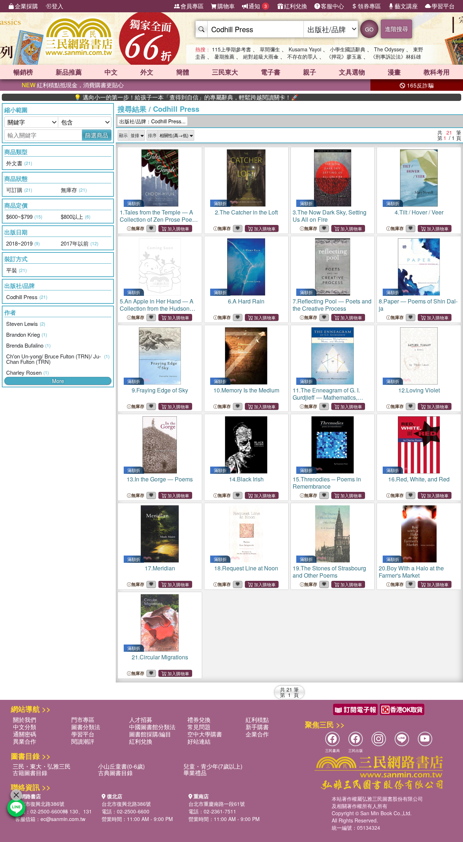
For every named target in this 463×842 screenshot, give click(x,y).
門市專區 (82, 719)
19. (329, 571)
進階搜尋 (396, 29)
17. (160, 568)
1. (160, 219)
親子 (309, 72)
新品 (69, 72)
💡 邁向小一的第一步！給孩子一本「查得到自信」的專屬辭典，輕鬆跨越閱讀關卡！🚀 (162, 97)
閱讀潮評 (82, 741)
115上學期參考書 (231, 49)
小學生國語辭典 (347, 49)
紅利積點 (257, 719)
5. (159, 308)
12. (419, 390)
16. (419, 479)
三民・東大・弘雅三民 (42, 766)
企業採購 (26, 6)
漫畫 (394, 72)
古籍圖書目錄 (30, 773)
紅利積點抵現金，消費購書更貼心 (73, 85)
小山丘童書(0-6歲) (121, 766)
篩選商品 (96, 135)
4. (419, 212)
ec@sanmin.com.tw (63, 818)
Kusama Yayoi (305, 49)
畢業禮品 (195, 773)
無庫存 (137, 228)
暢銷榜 (23, 72)
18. (246, 568)
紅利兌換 (295, 6)
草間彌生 (270, 49)
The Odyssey (389, 49)
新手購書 (257, 727)
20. (411, 571)
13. (160, 479)
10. (246, 390)
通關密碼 (24, 734)
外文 (146, 72)
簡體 (182, 72)
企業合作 (257, 734)
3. (329, 216)
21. (160, 657)
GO (369, 29)
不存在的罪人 (302, 56)
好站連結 (199, 741)
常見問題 (199, 727)
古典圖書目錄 (115, 773)
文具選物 (352, 72)
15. (327, 482)
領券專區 (369, 6)
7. (332, 304)
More (58, 380)
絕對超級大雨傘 (261, 56)
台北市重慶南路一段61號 (216, 803)
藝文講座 (406, 6)
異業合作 (24, 741)
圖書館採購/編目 (150, 734)
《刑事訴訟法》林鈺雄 (395, 56)
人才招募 (140, 719)
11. (326, 401)
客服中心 (332, 6)
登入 (57, 6)
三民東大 (225, 72)
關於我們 (24, 719)
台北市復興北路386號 (39, 803)
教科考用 (437, 72)
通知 (258, 6)
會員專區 (192, 6)
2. (246, 212)
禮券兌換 (199, 719)
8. (418, 304)
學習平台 (443, 6)
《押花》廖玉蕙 (344, 56)
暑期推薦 (224, 56)
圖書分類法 (85, 727)
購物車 (226, 6)
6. (246, 301)
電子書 (270, 72)
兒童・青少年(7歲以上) (212, 766)
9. (160, 390)
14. (246, 479)
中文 (111, 72)
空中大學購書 (204, 734)
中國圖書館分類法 (152, 727)
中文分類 (24, 727)
